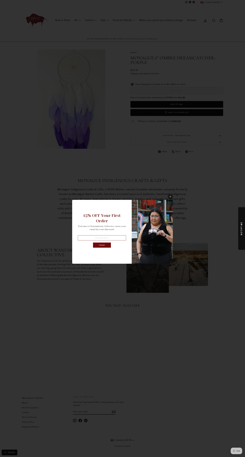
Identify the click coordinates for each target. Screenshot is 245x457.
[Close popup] (170, 196)
